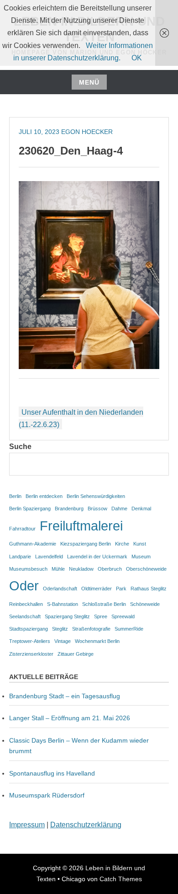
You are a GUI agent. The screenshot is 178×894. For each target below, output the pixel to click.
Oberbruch (110, 569)
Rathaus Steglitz (149, 588)
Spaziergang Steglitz (67, 616)
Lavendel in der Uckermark (97, 556)
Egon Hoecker (87, 131)
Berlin (15, 496)
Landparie (20, 556)
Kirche (122, 543)
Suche (20, 446)
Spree (100, 616)
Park (121, 588)
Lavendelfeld (49, 556)
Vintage (62, 641)
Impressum (27, 825)
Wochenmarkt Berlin (97, 641)
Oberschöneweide (146, 569)
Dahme (119, 508)
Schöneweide (145, 604)
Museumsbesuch (28, 569)
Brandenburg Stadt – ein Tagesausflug (64, 696)
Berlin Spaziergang (30, 508)
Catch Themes (120, 879)
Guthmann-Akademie (32, 543)
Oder (24, 585)
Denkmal (141, 508)
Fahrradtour (22, 528)
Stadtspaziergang (28, 629)
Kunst (139, 543)
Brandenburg (69, 508)
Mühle (58, 569)
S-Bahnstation (62, 604)
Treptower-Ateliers (29, 641)
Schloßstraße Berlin (104, 604)
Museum (141, 556)
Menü (89, 82)
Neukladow (81, 569)
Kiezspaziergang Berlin (85, 543)
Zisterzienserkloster (31, 654)
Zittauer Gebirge (76, 654)
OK (136, 58)
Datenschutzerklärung (85, 825)
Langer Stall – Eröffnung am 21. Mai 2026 (69, 718)
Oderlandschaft (60, 588)
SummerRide (129, 629)
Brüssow (97, 508)
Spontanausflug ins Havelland (52, 773)
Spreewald (123, 616)
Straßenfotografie (91, 629)
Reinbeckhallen (26, 604)
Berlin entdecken (44, 496)
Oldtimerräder (96, 588)
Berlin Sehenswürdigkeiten (96, 496)
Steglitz (60, 629)
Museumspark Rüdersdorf (47, 795)
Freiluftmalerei (81, 525)
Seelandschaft (25, 616)
